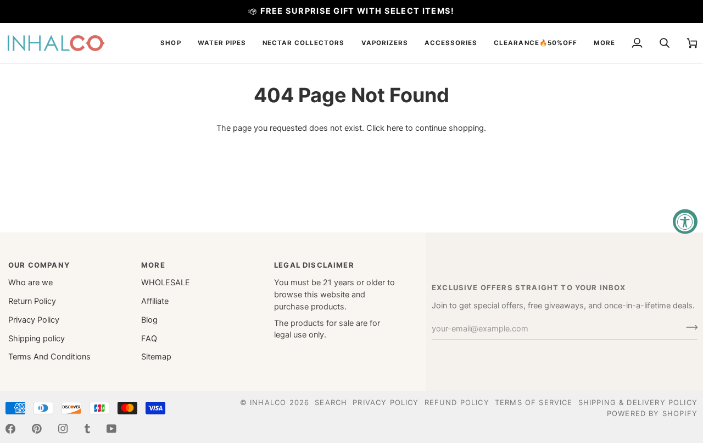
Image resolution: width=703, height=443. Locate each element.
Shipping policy (36, 339)
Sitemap (156, 357)
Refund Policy (457, 402)
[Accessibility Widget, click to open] (685, 221)
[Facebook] (10, 429)
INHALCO (268, 402)
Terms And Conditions (49, 357)
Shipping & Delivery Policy (638, 402)
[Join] (688, 327)
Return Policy (32, 301)
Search (331, 402)
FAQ (149, 339)
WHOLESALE (165, 282)
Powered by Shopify (652, 413)
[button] (170, 43)
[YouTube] (111, 429)
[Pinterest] (37, 429)
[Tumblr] (87, 429)
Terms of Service (534, 402)
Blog (149, 320)
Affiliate (155, 301)
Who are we (30, 282)
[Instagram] (63, 429)
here (395, 128)
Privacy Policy (33, 320)
